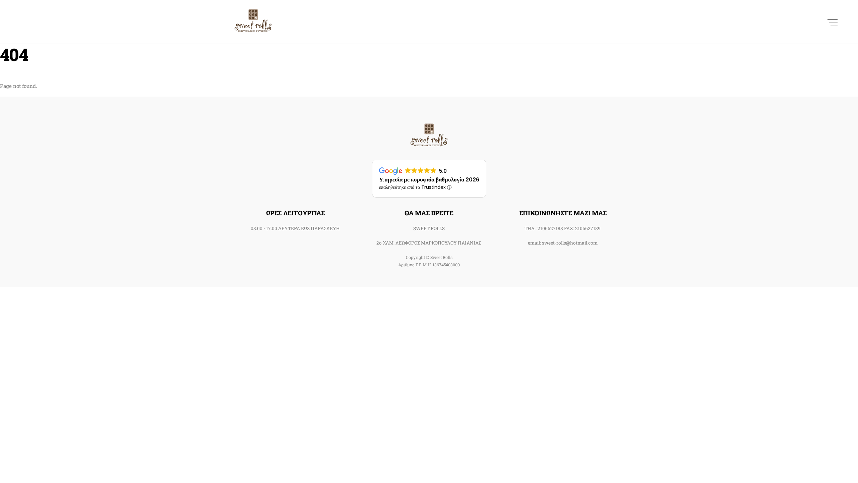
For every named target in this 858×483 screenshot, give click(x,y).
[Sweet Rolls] (253, 27)
